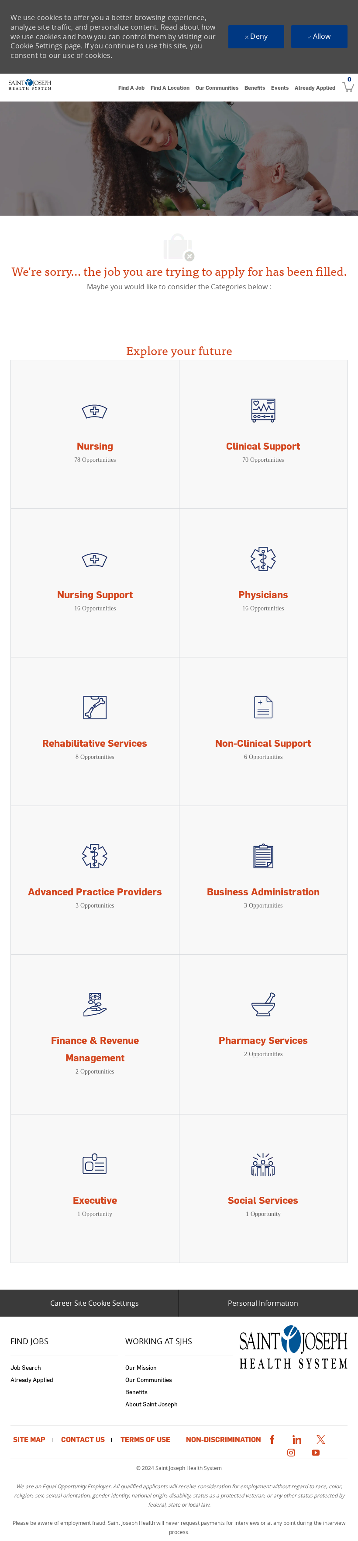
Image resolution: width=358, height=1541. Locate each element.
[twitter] (321, 1438)
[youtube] (315, 1451)
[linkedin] (296, 1438)
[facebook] (272, 1438)
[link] (29, 87)
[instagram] (291, 1451)
